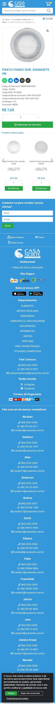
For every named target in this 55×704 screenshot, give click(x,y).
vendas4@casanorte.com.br (29, 450)
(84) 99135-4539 (29, 487)
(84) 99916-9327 (29, 369)
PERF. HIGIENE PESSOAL (27, 346)
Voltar (49, 18)
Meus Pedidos (17, 237)
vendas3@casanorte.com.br (29, 531)
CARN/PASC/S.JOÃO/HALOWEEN (27, 321)
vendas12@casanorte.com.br (29, 511)
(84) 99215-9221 (29, 629)
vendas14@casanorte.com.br (29, 491)
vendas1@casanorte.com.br (29, 572)
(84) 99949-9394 (29, 588)
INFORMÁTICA (27, 331)
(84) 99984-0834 (29, 568)
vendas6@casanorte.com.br (29, 613)
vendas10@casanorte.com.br (29, 653)
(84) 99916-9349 (29, 528)
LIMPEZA (27, 336)
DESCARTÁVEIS (27, 326)
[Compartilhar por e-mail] (22, 80)
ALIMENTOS (27, 306)
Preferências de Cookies (17, 699)
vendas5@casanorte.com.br (29, 430)
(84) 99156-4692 (29, 609)
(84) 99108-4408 (29, 669)
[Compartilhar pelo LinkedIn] (16, 80)
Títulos (41, 237)
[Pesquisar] (49, 10)
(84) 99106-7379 (29, 446)
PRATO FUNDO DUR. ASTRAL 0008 (13, 162)
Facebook (29, 388)
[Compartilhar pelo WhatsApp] (4, 80)
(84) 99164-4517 (29, 426)
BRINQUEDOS (27, 316)
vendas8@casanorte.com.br (29, 552)
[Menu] (4, 4)
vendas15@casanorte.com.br (29, 471)
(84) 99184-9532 (29, 467)
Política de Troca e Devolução (27, 267)
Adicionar (14, 188)
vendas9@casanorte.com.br (29, 633)
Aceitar (11, 693)
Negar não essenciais (30, 693)
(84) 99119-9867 (29, 649)
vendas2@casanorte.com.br (29, 592)
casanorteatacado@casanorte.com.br (29, 373)
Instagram (29, 384)
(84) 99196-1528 (29, 507)
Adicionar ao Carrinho (29, 124)
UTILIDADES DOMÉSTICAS (27, 351)
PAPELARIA (27, 341)
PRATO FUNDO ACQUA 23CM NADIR (41, 162)
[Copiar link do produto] (28, 80)
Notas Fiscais (17, 243)
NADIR (15, 105)
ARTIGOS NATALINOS (28, 311)
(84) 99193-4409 (29, 548)
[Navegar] (3, 160)
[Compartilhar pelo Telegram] (10, 80)
